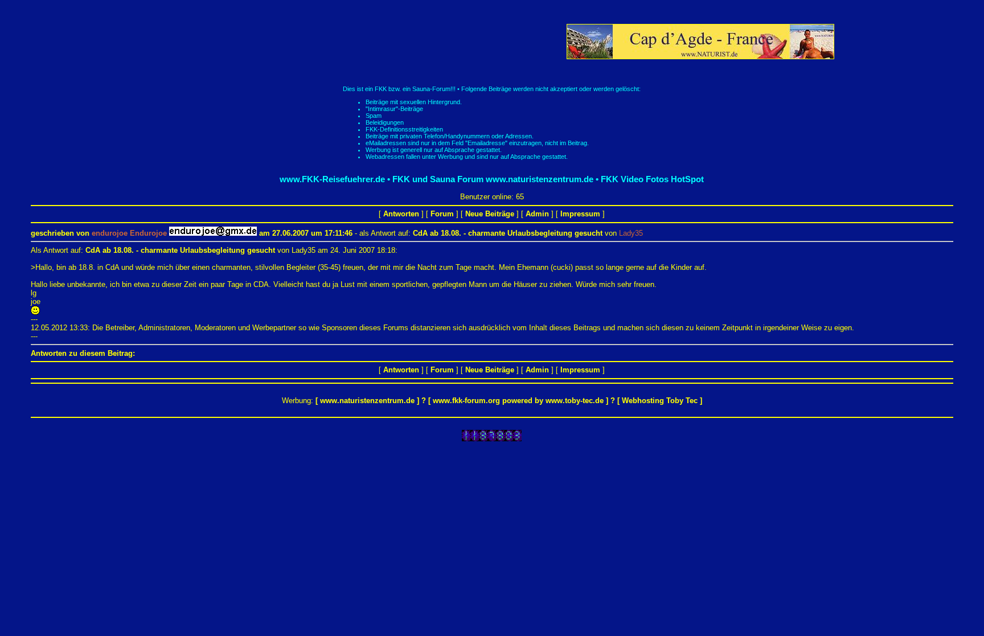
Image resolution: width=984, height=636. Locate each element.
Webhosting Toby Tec (660, 400)
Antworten (401, 214)
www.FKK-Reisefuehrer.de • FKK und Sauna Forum (381, 179)
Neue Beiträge (489, 214)
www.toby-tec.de (575, 400)
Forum (442, 214)
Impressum (580, 214)
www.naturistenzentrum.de (367, 400)
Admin (537, 214)
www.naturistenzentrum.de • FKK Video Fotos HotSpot (595, 179)
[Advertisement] (357, 41)
